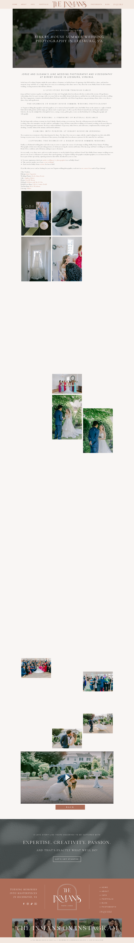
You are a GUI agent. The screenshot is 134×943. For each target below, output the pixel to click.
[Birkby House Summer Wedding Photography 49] (67, 705)
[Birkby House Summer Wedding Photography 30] (36, 513)
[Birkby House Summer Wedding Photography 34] (36, 555)
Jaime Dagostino (31, 174)
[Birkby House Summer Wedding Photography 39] (67, 617)
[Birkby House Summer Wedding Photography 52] (98, 723)
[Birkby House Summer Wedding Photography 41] (36, 634)
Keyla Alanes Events (38, 176)
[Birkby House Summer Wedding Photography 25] (98, 464)
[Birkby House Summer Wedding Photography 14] (36, 350)
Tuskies (29, 188)
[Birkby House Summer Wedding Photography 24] (67, 450)
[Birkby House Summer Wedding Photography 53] (36, 731)
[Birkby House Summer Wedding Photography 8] (98, 289)
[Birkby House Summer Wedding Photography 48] (36, 689)
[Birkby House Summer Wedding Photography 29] (36, 492)
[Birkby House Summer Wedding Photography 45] (36, 668)
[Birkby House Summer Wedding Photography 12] (98, 330)
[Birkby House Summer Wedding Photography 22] (36, 426)
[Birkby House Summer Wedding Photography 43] (67, 651)
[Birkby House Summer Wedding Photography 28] (67, 505)
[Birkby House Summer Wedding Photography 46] (67, 672)
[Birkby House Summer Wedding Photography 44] (98, 660)
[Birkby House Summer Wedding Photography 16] (67, 384)
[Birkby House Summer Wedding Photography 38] (98, 597)
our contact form (86, 168)
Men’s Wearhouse (35, 186)
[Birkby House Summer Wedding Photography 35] (98, 576)
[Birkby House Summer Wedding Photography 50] (98, 702)
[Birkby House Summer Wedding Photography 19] (67, 417)
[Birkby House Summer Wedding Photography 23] (36, 459)
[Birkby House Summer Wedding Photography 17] (36, 384)
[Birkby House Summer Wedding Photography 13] (67, 350)
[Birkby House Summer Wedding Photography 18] (98, 397)
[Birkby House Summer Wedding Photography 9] (67, 304)
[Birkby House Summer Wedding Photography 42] (98, 639)
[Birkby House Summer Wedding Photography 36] (36, 589)
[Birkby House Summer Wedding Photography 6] (98, 247)
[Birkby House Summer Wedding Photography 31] (98, 543)
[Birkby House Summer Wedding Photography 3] (98, 213)
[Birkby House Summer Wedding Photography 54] (67, 738)
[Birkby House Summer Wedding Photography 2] (67, 213)
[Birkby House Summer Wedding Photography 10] (36, 305)
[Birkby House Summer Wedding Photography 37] (67, 584)
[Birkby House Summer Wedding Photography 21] (98, 430)
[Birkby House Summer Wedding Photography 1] (36, 213)
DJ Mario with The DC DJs (34, 182)
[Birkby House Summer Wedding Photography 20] (36, 405)
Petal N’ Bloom (30, 180)
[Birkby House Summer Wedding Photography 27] (98, 497)
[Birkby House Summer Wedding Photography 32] (36, 534)
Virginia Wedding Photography (67, 30)
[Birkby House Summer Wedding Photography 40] (98, 618)
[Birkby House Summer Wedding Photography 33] (67, 550)
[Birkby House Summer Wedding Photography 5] (67, 259)
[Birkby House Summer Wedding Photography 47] (98, 681)
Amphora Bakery (29, 178)
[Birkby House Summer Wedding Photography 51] (36, 710)
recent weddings (48, 162)
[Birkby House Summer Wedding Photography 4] (36, 259)
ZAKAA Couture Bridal (39, 184)
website (42, 164)
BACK (70, 807)
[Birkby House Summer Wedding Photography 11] (98, 309)
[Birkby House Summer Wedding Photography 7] (98, 268)
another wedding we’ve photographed (53, 160)
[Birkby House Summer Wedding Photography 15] (98, 364)
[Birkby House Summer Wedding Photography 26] (67, 471)
